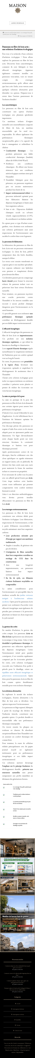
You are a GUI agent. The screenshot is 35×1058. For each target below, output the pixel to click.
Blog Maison (16, 1050)
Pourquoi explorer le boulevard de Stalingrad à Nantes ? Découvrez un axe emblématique (17, 989)
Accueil (18, 1003)
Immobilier (18, 1020)
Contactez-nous (18, 1030)
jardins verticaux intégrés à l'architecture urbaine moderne (17, 598)
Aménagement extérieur (18, 1014)
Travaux (18, 1025)
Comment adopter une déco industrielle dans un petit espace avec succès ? (17, 966)
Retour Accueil (8, 32)
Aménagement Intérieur (18, 1009)
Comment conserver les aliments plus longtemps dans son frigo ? (17, 974)
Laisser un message (17, 23)
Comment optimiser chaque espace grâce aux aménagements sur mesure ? (17, 981)
